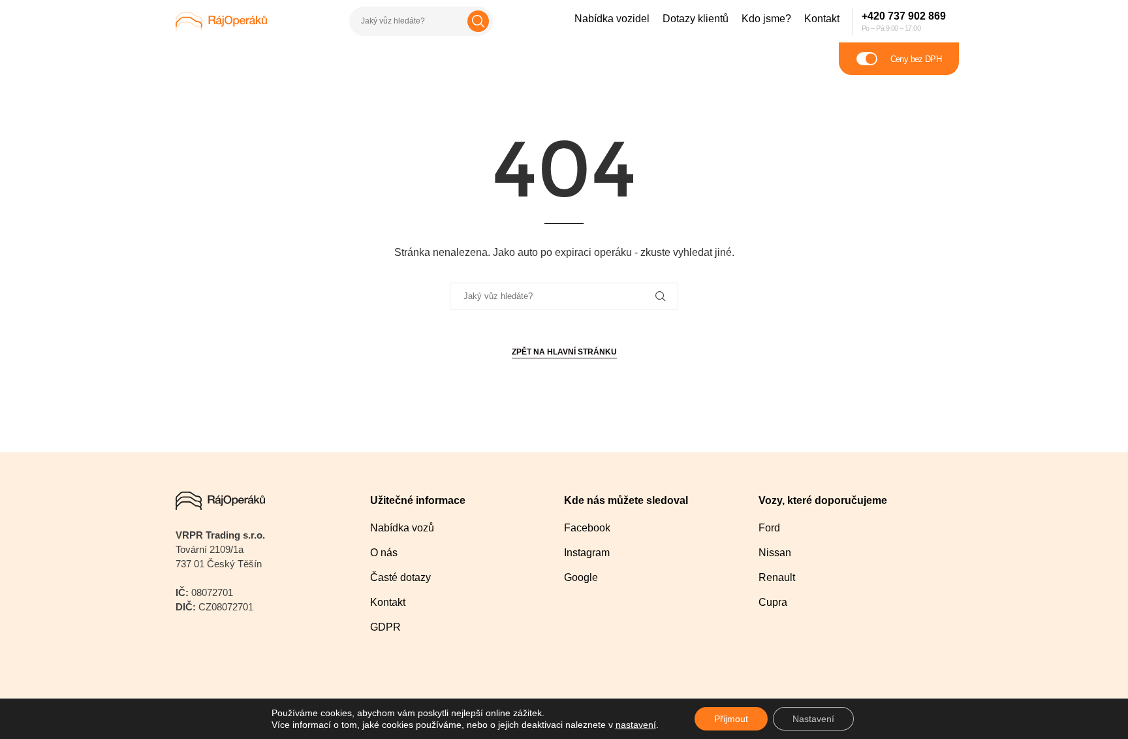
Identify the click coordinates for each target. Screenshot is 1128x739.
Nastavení (813, 719)
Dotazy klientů (695, 18)
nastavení (636, 724)
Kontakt (821, 18)
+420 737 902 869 (904, 16)
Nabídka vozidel (612, 18)
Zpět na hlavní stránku (564, 351)
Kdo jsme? (766, 18)
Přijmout (731, 719)
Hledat (478, 21)
